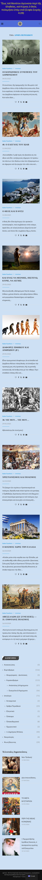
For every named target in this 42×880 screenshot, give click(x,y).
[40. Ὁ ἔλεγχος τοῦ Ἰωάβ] (21, 124)
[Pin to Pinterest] (23, 102)
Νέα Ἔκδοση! (27, 757)
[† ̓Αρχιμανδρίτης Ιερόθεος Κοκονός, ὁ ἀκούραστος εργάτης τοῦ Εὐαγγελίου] (11, 847)
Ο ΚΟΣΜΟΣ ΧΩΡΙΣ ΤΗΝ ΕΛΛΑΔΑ (19, 547)
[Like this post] (16, 102)
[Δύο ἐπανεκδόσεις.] (11, 785)
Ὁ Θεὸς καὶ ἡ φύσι (12, 211)
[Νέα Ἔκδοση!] (11, 765)
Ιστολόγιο (22, 696)
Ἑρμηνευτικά (23, 727)
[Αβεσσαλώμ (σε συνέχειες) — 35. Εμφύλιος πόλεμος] (21, 596)
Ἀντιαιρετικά (23, 701)
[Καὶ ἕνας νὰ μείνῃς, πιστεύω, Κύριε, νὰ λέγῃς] (21, 258)
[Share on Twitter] (21, 102)
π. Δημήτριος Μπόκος (23, 732)
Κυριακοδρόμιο (23, 680)
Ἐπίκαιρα (23, 716)
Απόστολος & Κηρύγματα (24, 685)
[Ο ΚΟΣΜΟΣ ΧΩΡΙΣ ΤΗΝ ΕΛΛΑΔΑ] (21, 527)
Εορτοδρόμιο (22, 670)
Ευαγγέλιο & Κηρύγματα (24, 690)
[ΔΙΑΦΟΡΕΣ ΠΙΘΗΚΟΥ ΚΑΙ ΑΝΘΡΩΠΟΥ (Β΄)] (21, 327)
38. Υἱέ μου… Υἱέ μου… (15, 420)
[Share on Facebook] (18, 102)
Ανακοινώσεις (22, 665)
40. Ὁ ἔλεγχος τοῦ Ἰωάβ (15, 144)
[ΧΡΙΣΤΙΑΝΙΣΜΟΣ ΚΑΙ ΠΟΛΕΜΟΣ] (21, 457)
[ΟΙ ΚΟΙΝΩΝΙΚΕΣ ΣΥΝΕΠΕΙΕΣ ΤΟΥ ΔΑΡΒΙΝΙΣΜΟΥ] (21, 52)
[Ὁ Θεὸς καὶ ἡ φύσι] (21, 191)
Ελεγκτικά (23, 711)
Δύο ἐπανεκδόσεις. (29, 778)
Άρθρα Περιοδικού (23, 706)
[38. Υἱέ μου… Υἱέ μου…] (21, 400)
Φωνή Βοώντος (22, 742)
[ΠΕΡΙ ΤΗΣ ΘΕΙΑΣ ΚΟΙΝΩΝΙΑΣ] (11, 826)
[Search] (39, 23)
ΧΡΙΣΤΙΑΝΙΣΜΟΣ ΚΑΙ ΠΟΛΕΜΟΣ (19, 477)
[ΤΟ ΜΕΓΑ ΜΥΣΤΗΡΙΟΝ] (11, 806)
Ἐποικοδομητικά (23, 721)
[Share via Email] (26, 102)
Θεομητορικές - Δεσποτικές (23, 675)
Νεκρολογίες (22, 737)
